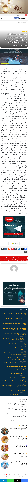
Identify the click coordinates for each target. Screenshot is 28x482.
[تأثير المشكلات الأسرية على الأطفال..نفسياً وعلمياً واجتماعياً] (5, 431)
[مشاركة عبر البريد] (2, 249)
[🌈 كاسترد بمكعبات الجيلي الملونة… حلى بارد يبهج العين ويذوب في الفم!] (5, 448)
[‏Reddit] (9, 249)
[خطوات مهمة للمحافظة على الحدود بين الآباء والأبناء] (5, 465)
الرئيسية (24, 22)
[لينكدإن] (19, 249)
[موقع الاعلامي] (19, 18)
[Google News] (14, 243)
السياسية (20, 22)
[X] (22, 249)
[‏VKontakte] (5, 249)
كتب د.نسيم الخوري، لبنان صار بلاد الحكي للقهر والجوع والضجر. (13, 15)
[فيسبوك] (25, 249)
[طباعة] (25, 252)
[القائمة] (1, 18)
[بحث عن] (26, 18)
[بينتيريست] (12, 249)
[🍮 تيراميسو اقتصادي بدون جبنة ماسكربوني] (5, 456)
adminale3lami (22, 45)
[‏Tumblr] (15, 249)
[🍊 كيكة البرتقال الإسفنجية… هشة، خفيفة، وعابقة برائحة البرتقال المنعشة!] (5, 439)
